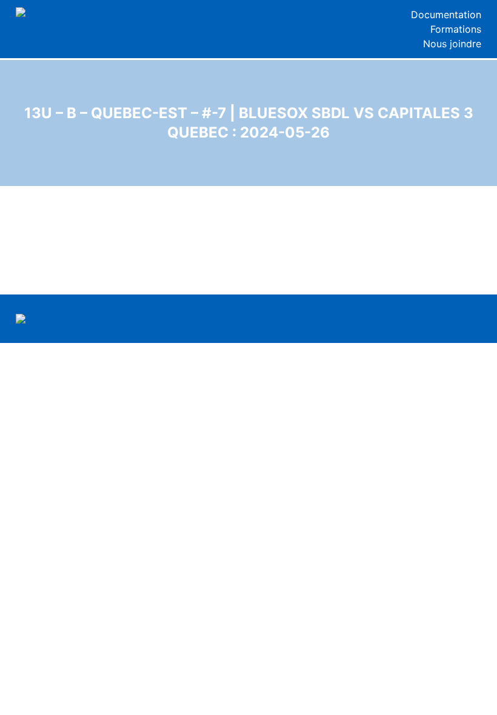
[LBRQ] (74, 12)
